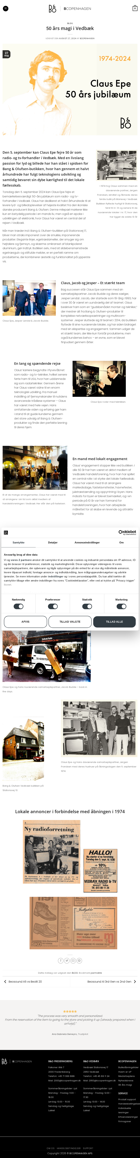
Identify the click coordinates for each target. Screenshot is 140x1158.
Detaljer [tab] (53, 542)
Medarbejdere (126, 1076)
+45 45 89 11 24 (101, 1076)
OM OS (50, 1148)
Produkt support (127, 1099)
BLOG (70, 23)
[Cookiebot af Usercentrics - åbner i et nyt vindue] (121, 532)
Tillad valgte (70, 621)
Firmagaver (124, 1121)
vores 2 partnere (21, 560)
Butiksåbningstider (128, 1067)
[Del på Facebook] (61, 961)
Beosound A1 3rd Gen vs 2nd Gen (110, 982)
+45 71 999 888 (66, 1076)
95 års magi (125, 1084)
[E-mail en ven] (73, 961)
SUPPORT (88, 1148)
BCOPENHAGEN (87, 38)
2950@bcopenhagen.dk (102, 1080)
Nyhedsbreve (125, 1080)
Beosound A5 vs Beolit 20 (25, 982)
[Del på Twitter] (67, 961)
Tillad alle (114, 621)
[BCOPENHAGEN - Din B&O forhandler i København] (70, 9)
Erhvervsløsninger (128, 1116)
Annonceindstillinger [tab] (87, 542)
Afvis (25, 621)
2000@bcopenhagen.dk (67, 1080)
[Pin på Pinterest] (79, 961)
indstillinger (56, 576)
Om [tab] (121, 542)
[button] (5, 8)
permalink (96, 972)
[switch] (53, 606)
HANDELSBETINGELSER (69, 1148)
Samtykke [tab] (18, 542)
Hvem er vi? (124, 1071)
